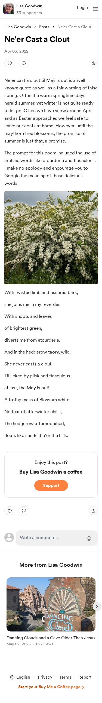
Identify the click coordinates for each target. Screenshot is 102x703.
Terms (65, 677)
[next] (97, 606)
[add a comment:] (23, 63)
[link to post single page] (51, 612)
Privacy (45, 677)
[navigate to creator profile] (8, 9)
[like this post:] (9, 63)
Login (82, 7)
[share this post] (93, 63)
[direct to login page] (57, 538)
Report (84, 677)
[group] (51, 614)
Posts (44, 26)
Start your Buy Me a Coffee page (49, 686)
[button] (95, 9)
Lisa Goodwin (29, 6)
